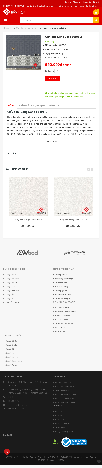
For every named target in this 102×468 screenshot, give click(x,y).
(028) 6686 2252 (14, 401)
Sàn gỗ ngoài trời (62, 308)
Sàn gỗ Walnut (11, 365)
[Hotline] (7, 452)
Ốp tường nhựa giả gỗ (64, 279)
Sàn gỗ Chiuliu (11, 345)
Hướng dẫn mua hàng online (66, 402)
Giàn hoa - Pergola (62, 316)
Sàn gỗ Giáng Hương (14, 361)
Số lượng (49, 71)
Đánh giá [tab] (54, 105)
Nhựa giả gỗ (60, 332)
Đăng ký (96, 2)
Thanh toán (77, 2)
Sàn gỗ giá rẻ (10, 275)
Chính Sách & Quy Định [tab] (32, 105)
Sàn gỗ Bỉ (9, 299)
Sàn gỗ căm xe (11, 357)
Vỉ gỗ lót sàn (60, 328)
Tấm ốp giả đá (61, 291)
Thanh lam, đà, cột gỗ (64, 324)
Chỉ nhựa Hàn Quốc (63, 295)
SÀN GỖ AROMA (12, 303)
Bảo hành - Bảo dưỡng (64, 398)
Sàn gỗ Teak (10, 353)
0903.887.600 (13, 397)
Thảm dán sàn (61, 283)
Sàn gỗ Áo (9, 295)
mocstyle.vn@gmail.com (17, 405)
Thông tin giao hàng (63, 390)
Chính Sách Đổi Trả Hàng (65, 394)
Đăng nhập (87, 2)
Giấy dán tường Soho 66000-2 (73, 220)
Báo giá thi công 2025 (64, 432)
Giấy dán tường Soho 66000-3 (28, 220)
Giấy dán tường (61, 287)
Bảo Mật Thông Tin (63, 382)
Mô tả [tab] (11, 105)
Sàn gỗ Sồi (9, 349)
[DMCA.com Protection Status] (55, 441)
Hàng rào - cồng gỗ (63, 320)
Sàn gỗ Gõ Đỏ (11, 341)
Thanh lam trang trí (63, 299)
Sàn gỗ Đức (10, 287)
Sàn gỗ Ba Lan (11, 283)
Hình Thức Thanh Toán (64, 386)
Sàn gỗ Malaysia (12, 279)
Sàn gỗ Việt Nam (12, 291)
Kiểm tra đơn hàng (62, 423)
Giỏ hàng (68, 2)
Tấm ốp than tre (61, 275)
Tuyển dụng (60, 427)
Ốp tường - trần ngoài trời (65, 312)
